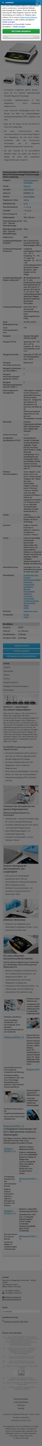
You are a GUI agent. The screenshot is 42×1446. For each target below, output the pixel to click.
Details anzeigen (8, 22)
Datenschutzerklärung (28, 17)
